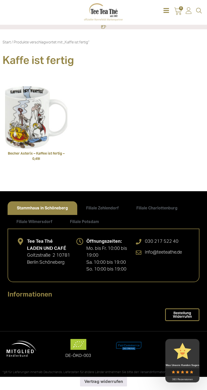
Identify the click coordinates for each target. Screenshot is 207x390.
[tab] (42, 208)
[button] (166, 11)
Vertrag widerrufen (103, 381)
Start (7, 42)
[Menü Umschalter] (103, 27)
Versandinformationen (155, 372)
